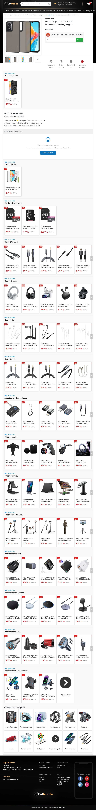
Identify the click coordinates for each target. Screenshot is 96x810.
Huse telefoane (32, 15)
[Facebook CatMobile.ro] (81, 778)
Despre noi (61, 765)
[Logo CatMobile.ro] (11, 3)
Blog (58, 767)
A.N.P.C (59, 783)
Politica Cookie (62, 781)
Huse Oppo (40, 15)
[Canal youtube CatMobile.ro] (87, 778)
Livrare (41, 777)
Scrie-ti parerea (48, 153)
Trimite (79, 40)
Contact (42, 765)
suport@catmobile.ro (10, 780)
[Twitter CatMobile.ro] (81, 784)
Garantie (42, 779)
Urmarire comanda (46, 767)
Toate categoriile (8, 15)
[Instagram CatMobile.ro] (87, 784)
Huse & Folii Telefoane (21, 15)
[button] (91, 259)
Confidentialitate (63, 779)
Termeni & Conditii (63, 777)
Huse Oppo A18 (49, 15)
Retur (41, 781)
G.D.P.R (59, 785)
